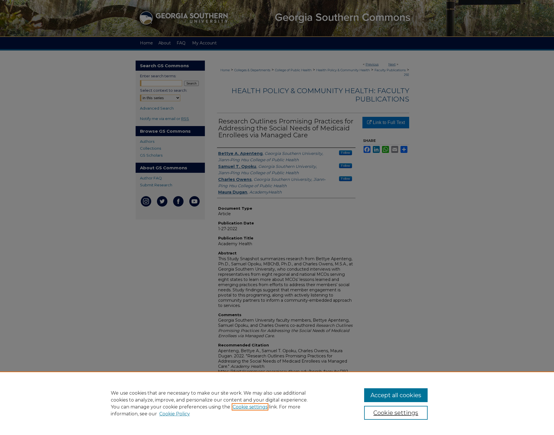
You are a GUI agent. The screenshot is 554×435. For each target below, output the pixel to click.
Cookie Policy (174, 414)
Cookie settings (250, 407)
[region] (277, 403)
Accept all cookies (395, 395)
